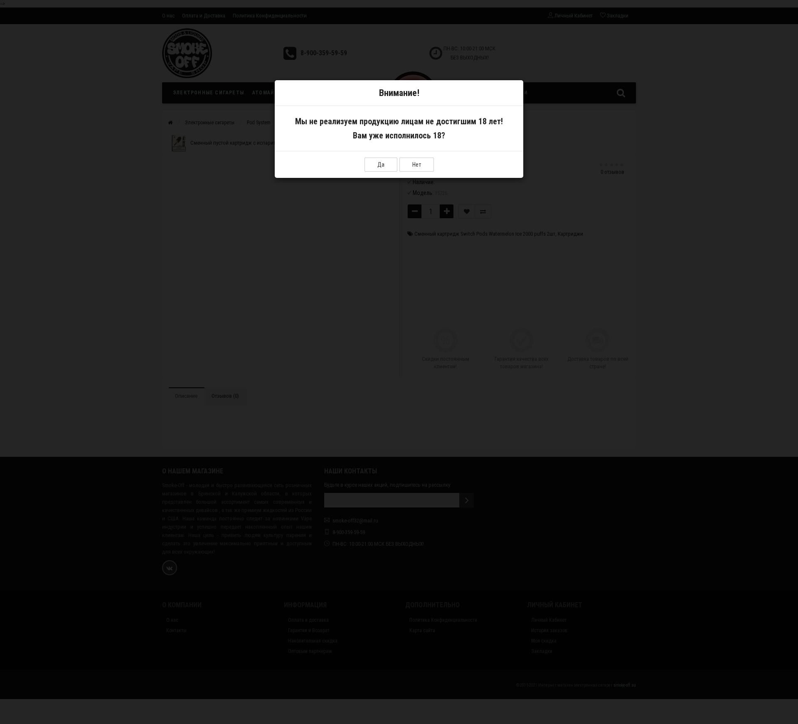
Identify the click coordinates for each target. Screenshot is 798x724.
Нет (416, 164)
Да (380, 164)
